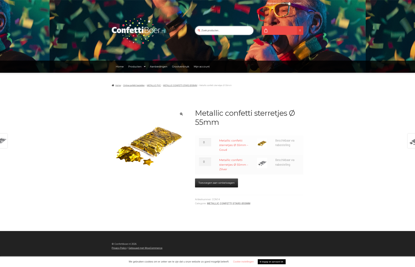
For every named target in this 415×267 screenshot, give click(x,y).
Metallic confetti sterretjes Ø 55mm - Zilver (233, 164)
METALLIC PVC (154, 85)
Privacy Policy (119, 248)
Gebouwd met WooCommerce (145, 248)
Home (120, 66)
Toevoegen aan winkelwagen (216, 182)
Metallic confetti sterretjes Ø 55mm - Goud (233, 145)
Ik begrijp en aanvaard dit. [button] (272, 262)
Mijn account (202, 66)
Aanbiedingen (158, 66)
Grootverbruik (180, 66)
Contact (297, 3)
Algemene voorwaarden (278, 3)
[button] (181, 114)
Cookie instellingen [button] (243, 261)
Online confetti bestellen (134, 85)
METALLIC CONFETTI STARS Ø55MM (180, 85)
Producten (135, 66)
